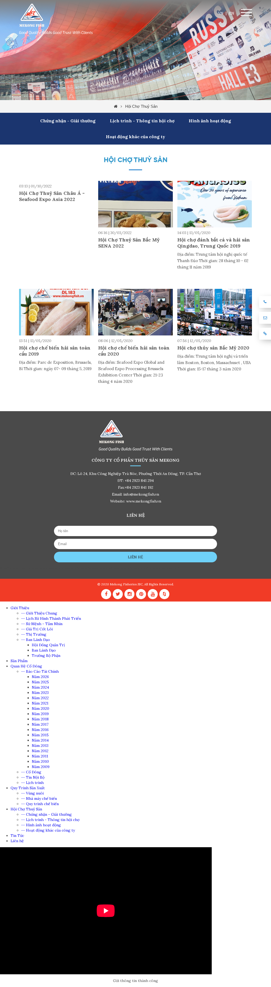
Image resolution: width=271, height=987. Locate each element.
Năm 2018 (40, 719)
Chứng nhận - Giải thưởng (68, 120)
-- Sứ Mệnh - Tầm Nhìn (41, 623)
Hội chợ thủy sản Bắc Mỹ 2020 (213, 348)
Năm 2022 (40, 698)
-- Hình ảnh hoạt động (41, 825)
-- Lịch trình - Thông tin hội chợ (50, 819)
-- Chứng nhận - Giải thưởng (46, 814)
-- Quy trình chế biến (40, 803)
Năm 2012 (40, 750)
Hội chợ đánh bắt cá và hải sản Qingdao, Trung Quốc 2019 (213, 243)
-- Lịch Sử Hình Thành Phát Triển (51, 618)
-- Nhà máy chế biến (39, 798)
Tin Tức (17, 835)
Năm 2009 (40, 766)
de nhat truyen (27, 568)
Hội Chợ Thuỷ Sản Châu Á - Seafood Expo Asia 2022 (52, 196)
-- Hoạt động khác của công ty (48, 830)
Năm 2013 (40, 745)
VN (220, 13)
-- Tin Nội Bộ (32, 777)
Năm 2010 (40, 761)
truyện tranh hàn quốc (135, 568)
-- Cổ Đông (31, 772)
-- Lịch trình (32, 782)
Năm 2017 (40, 724)
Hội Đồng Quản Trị (48, 645)
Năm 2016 (40, 729)
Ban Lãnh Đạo (44, 650)
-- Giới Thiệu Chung (39, 613)
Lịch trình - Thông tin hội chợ (142, 120)
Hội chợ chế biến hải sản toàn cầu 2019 (55, 351)
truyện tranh (45, 568)
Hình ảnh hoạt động (210, 120)
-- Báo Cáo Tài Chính (40, 671)
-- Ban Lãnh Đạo (35, 639)
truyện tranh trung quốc (165, 568)
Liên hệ (135, 557)
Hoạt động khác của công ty (135, 136)
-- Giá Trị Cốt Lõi (37, 629)
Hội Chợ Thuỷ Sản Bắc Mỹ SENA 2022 (129, 243)
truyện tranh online (109, 568)
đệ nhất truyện (9, 568)
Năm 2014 (40, 740)
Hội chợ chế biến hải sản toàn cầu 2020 (134, 351)
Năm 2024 (40, 687)
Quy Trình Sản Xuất (28, 788)
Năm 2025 (40, 682)
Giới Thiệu (20, 607)
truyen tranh (61, 568)
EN (231, 13)
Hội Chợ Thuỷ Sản (141, 106)
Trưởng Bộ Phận (46, 655)
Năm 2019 (40, 713)
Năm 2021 (40, 703)
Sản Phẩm (19, 660)
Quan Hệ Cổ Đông (26, 666)
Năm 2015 (40, 735)
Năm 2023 (40, 692)
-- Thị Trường (33, 634)
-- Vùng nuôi (32, 793)
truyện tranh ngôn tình (83, 568)
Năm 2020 (40, 708)
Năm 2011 (40, 756)
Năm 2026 (40, 676)
